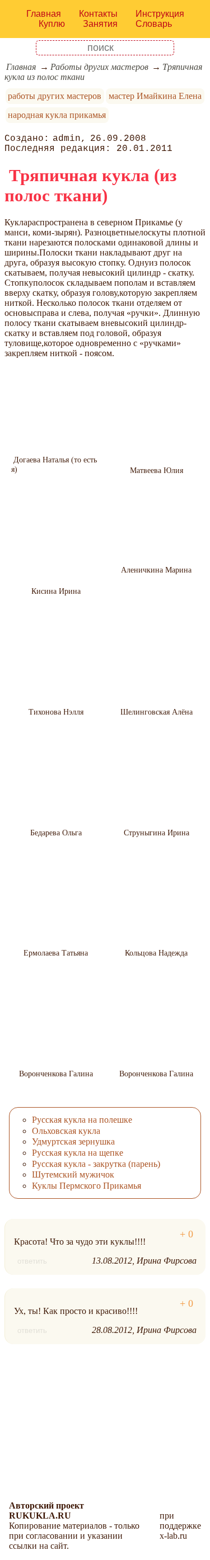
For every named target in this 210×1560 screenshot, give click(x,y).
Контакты (98, 13)
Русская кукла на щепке (77, 1152)
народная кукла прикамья (57, 115)
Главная (43, 13)
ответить (32, 1261)
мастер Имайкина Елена (155, 96)
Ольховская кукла (66, 1131)
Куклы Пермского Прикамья (86, 1185)
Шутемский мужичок (73, 1174)
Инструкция (160, 13)
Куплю (52, 24)
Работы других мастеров (99, 67)
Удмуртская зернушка (73, 1141)
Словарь (154, 24)
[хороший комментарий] (186, 1234)
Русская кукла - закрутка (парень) (96, 1164)
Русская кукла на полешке (82, 1119)
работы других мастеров (54, 96)
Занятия (100, 24)
